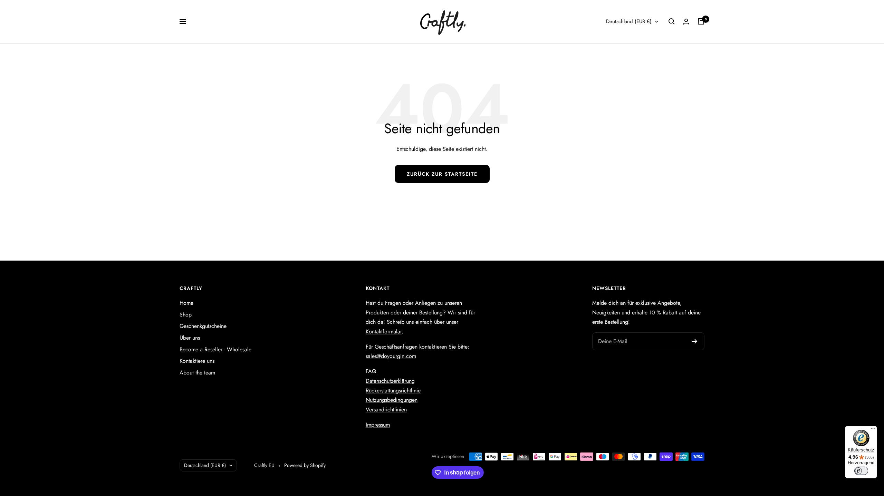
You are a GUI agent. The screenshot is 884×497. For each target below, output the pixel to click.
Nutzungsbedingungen (391, 400)
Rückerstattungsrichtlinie (393, 390)
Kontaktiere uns (197, 361)
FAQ (371, 371)
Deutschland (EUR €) (629, 21)
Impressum (378, 425)
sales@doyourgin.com (391, 356)
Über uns (190, 338)
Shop (186, 315)
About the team (197, 373)
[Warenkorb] (701, 21)
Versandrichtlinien (386, 409)
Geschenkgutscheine (203, 326)
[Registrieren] (695, 341)
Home (186, 303)
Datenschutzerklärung (390, 381)
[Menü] (873, 430)
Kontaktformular (384, 331)
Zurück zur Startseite (442, 173)
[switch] (861, 471)
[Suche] (672, 21)
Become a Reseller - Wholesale (215, 349)
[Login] (686, 22)
